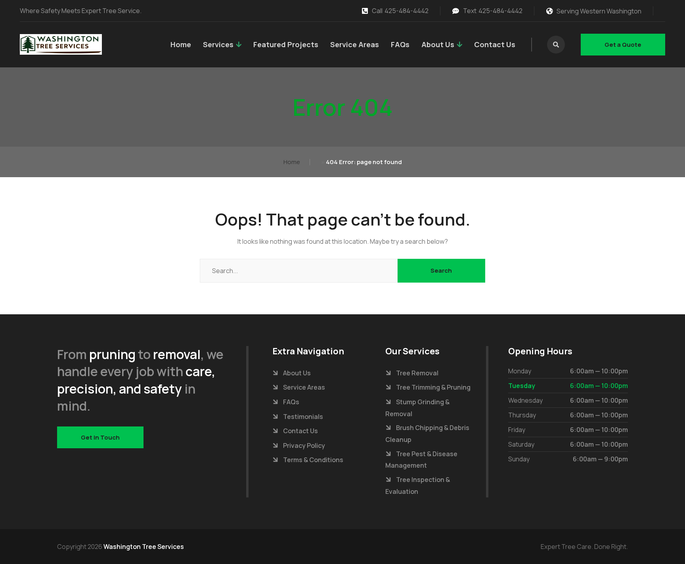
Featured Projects (285, 44)
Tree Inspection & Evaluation (417, 485)
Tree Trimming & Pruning (433, 387)
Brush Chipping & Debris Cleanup (427, 433)
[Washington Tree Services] (61, 44)
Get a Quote (623, 44)
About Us (437, 44)
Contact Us (494, 44)
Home (180, 44)
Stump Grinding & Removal (417, 408)
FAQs (400, 44)
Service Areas (354, 44)
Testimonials (303, 416)
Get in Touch (100, 437)
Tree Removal (417, 373)
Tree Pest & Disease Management (421, 459)
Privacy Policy (304, 445)
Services (218, 44)
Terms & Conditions (313, 459)
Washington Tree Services (143, 546)
